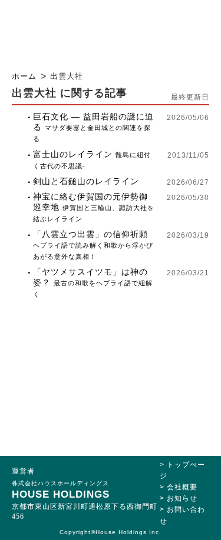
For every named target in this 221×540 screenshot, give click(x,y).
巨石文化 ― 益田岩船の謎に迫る (93, 127)
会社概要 (182, 487)
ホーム (24, 76)
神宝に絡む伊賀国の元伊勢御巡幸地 (93, 207)
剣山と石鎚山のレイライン (86, 181)
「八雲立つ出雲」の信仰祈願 (93, 244)
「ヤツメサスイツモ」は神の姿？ (93, 282)
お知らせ (182, 498)
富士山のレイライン (92, 159)
